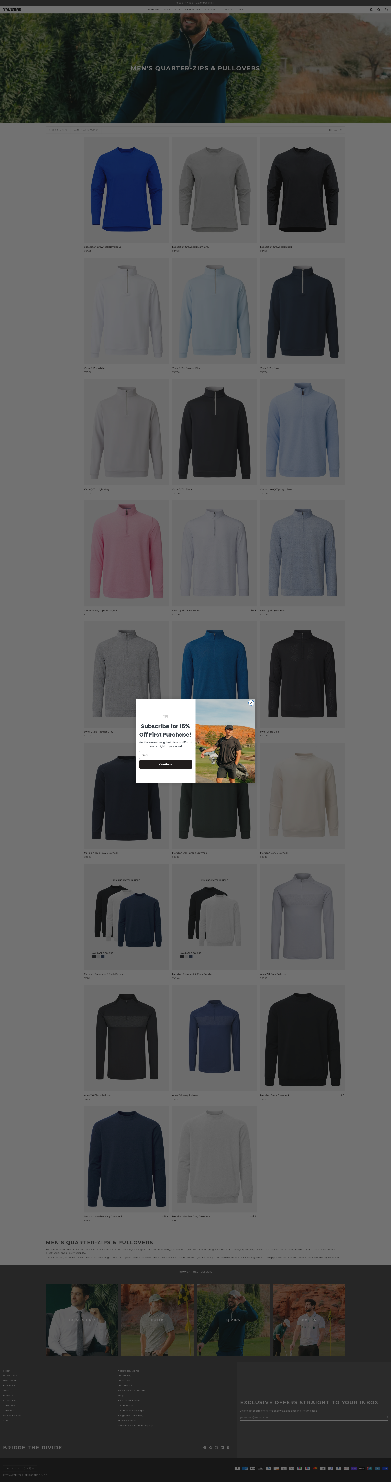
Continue (165, 764)
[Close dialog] (251, 702)
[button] (166, 716)
